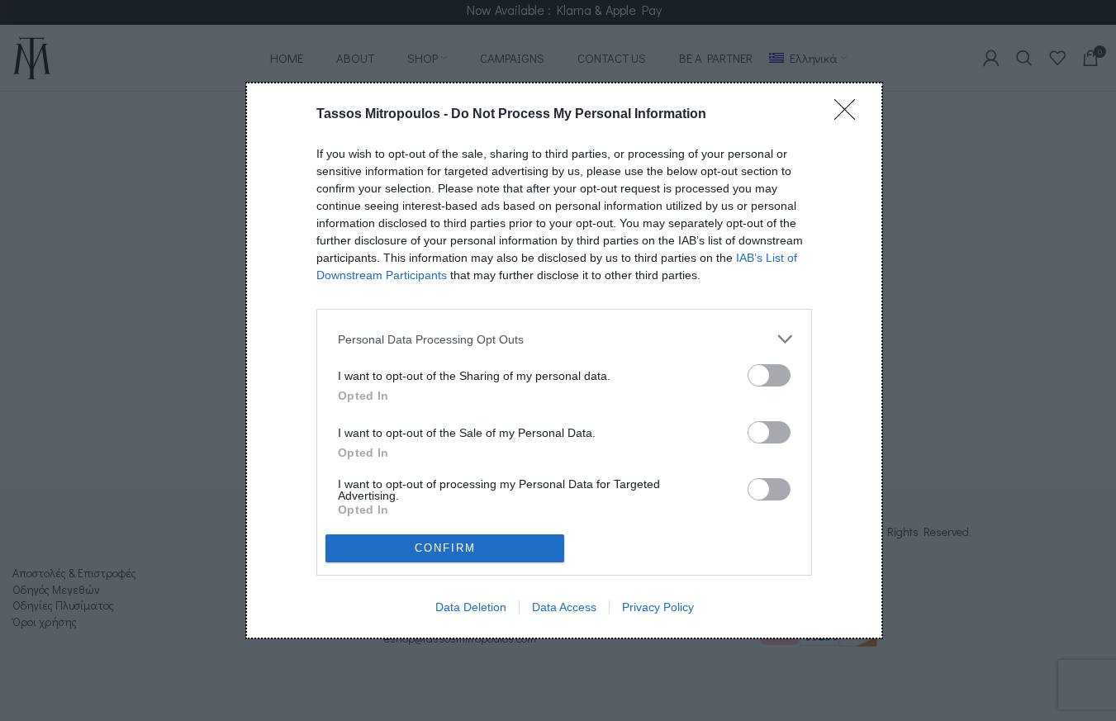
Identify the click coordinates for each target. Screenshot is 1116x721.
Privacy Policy (658, 607)
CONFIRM (445, 548)
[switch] (769, 375)
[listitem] (564, 339)
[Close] (850, 114)
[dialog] (564, 360)
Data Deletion (470, 607)
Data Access (564, 607)
